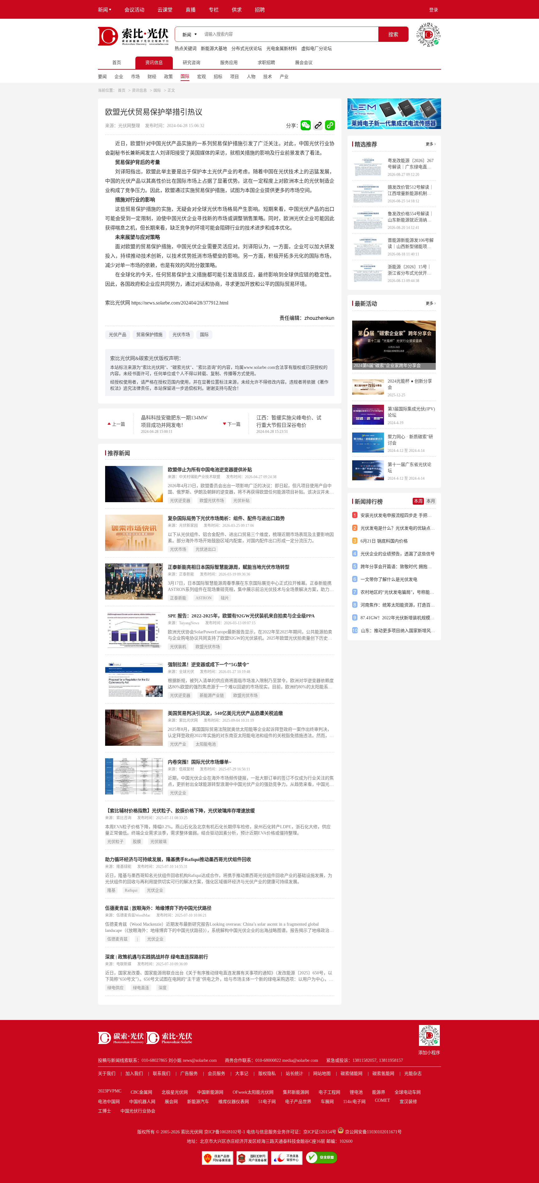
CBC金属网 (141, 1092)
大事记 (241, 1073)
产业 (284, 76)
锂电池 (356, 1092)
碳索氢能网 (383, 1073)
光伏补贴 (241, 500)
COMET (382, 1100)
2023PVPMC (109, 1091)
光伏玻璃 (158, 841)
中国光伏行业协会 (137, 1111)
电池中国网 (109, 1101)
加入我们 (134, 1073)
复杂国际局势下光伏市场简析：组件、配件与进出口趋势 (226, 518)
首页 (121, 90)
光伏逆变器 (180, 500)
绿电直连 (141, 987)
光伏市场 (181, 334)
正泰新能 (178, 598)
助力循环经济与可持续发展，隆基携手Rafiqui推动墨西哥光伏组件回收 (178, 859)
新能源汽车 (198, 1101)
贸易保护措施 (149, 334)
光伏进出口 (206, 549)
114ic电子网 (354, 1101)
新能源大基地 (214, 48)
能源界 (378, 1092)
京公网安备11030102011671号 (373, 1132)
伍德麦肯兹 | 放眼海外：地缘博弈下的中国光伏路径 (158, 908)
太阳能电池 (206, 744)
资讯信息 (139, 90)
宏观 (201, 76)
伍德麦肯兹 (117, 939)
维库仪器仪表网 (233, 1101)
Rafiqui (131, 890)
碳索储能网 (351, 1073)
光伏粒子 (115, 841)
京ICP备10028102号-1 (224, 1132)
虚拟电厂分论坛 (316, 48)
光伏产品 (117, 334)
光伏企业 (178, 792)
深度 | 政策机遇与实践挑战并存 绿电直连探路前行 (156, 956)
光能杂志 (413, 1073)
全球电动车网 (408, 1092)
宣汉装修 (408, 1101)
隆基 (111, 890)
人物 (251, 76)
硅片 (225, 598)
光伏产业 (178, 744)
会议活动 (134, 9)
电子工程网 (329, 1092)
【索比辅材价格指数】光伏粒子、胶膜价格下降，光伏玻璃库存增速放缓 (180, 810)
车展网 (327, 1101)
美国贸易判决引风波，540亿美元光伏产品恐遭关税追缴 (225, 713)
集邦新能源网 (296, 1092)
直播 (191, 9)
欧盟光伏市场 (212, 500)
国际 (185, 76)
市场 (135, 76)
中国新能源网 (210, 1092)
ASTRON (203, 598)
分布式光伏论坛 (246, 48)
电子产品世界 (298, 1101)
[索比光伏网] (133, 36)
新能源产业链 (212, 695)
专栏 (214, 9)
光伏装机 (178, 646)
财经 (152, 76)
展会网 (171, 1101)
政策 (168, 76)
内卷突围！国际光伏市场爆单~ (199, 762)
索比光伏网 (192, 1132)
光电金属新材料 (281, 48)
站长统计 (294, 1073)
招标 (218, 76)
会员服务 (216, 1073)
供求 (237, 9)
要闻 (102, 76)
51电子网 (267, 1101)
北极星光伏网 (175, 1092)
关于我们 (106, 1073)
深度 (162, 987)
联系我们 (161, 1073)
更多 (429, 144)
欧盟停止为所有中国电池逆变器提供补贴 (210, 469)
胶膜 (137, 841)
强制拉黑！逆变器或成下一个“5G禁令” (208, 664)
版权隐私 (267, 1073)
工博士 (104, 1111)
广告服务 (189, 1073)
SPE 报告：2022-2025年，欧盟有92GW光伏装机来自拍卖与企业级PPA (241, 615)
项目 (234, 76)
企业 (118, 76)
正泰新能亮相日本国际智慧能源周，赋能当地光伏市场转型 (228, 567)
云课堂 (165, 9)
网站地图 (322, 1073)
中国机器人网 (142, 1101)
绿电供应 (115, 987)
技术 (267, 76)
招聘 (260, 9)
